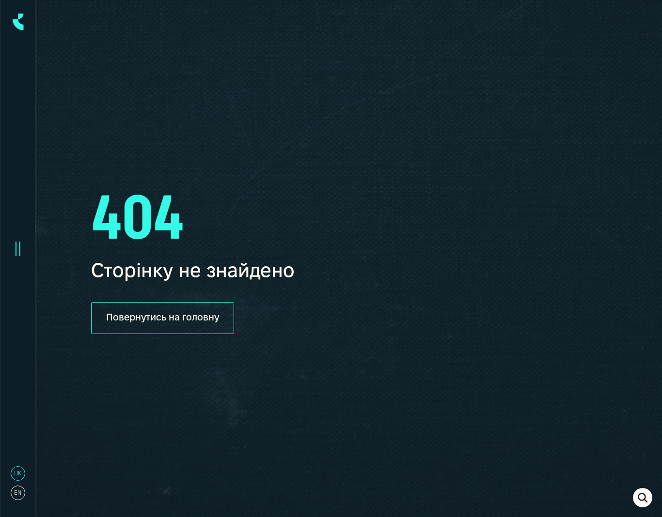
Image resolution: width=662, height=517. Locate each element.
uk (17, 473)
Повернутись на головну (162, 318)
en (17, 493)
